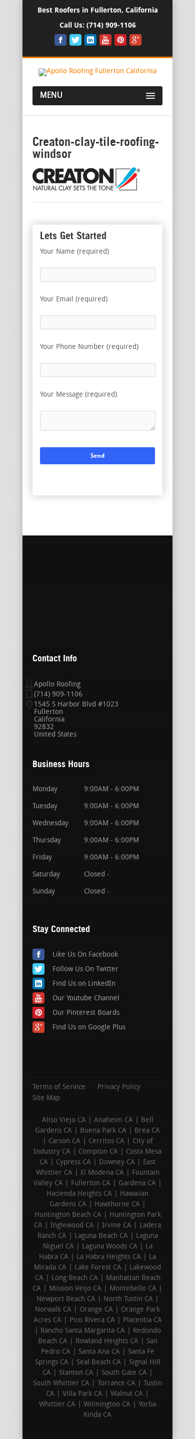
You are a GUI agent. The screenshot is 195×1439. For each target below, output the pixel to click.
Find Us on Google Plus (89, 1027)
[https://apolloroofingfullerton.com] (97, 71)
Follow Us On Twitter (85, 969)
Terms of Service (59, 1087)
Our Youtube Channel (86, 998)
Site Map (46, 1098)
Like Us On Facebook (85, 955)
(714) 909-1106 (111, 25)
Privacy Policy (119, 1087)
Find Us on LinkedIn (84, 984)
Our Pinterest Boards (86, 1013)
